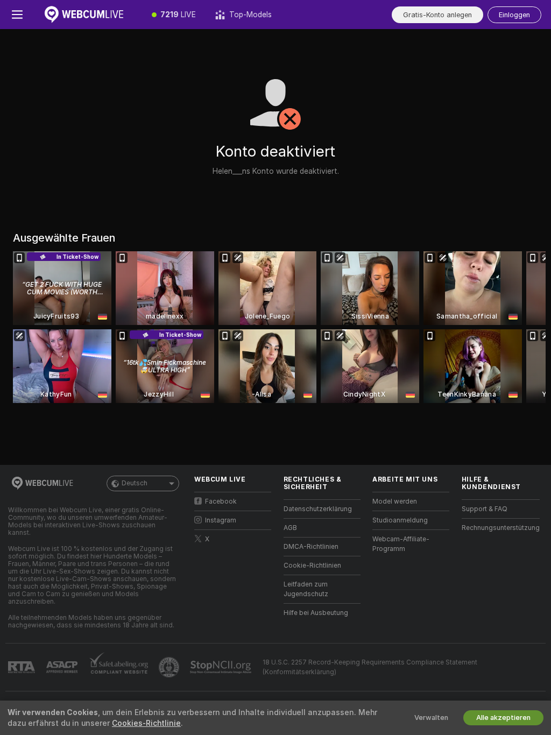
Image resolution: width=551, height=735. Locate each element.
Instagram (220, 520)
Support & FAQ (484, 509)
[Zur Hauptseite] (88, 14)
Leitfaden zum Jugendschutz (306, 589)
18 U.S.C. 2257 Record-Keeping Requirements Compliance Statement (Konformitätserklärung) (370, 667)
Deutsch (134, 483)
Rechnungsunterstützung (501, 528)
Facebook (221, 501)
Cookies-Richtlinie (146, 723)
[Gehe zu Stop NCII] (221, 667)
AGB (290, 528)
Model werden (394, 501)
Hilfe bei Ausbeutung (316, 613)
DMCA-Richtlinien (311, 546)
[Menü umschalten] (17, 14)
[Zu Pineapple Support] (170, 667)
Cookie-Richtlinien (312, 565)
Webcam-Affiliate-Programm (400, 544)
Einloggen (514, 15)
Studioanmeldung (400, 520)
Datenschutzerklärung (318, 509)
